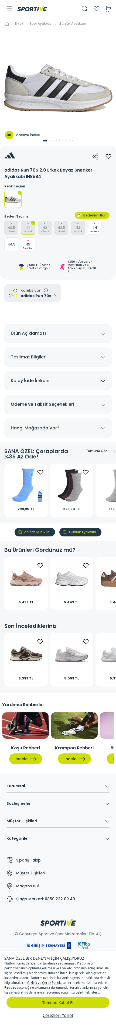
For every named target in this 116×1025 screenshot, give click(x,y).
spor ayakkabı (41, 24)
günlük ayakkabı (72, 24)
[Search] (84, 8)
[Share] (95, 156)
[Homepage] (32, 8)
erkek (19, 24)
